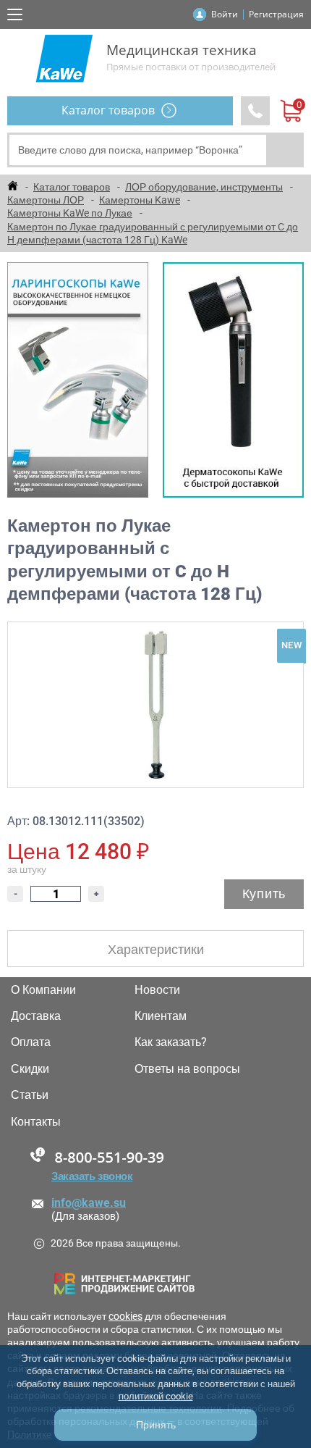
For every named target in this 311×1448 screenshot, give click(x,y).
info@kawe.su (88, 1203)
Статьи (29, 1095)
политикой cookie (156, 1396)
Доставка (36, 1016)
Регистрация (276, 14)
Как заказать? (171, 1042)
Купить (264, 893)
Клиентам (161, 1016)
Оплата (31, 1042)
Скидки (30, 1069)
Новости (157, 990)
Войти (224, 14)
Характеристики (156, 949)
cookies (125, 1316)
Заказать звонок (91, 1176)
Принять (156, 1425)
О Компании (43, 990)
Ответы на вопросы (187, 1069)
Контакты (36, 1122)
